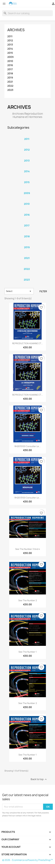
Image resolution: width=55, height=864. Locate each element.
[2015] (27, 178)
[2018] (27, 232)
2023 (10, 90)
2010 (10, 61)
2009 (10, 57)
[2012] (27, 145)
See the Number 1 (27, 651)
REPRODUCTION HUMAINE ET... (27, 343)
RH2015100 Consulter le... (28, 446)
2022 (10, 85)
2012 (10, 40)
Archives (16, 29)
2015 (10, 52)
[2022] (27, 265)
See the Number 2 (27, 600)
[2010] (27, 200)
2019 (10, 77)
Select (19, 291)
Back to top (39, 779)
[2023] (27, 275)
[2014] (27, 167)
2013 (10, 44)
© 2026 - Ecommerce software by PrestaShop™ (27, 860)
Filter (43, 291)
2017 (10, 69)
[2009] (27, 189)
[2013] (27, 156)
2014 (10, 48)
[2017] (27, 221)
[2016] (27, 210)
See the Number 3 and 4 (27, 549)
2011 (9, 36)
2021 (10, 81)
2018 (10, 73)
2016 (10, 65)
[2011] (27, 135)
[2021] (27, 254)
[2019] (27, 243)
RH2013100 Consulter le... (28, 497)
